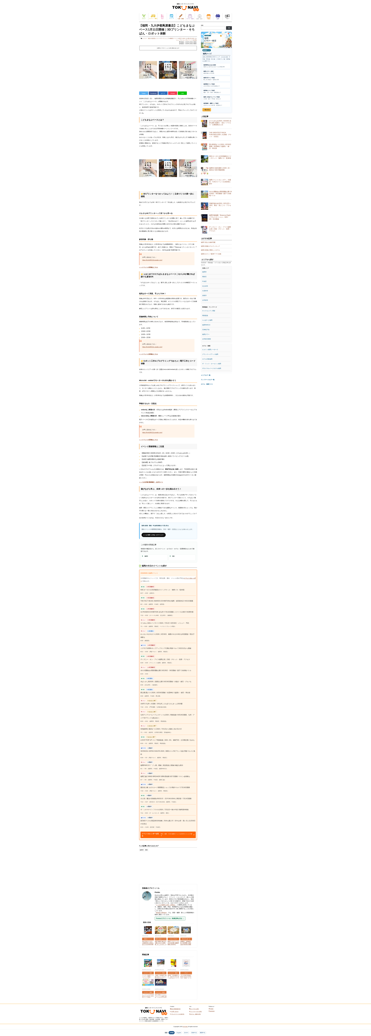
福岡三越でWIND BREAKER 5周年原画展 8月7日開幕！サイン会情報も (165, 776)
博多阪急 (205, 315)
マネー (227, 16)
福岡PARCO (206, 325)
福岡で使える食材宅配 (208, 242)
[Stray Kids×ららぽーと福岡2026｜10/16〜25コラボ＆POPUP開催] (148, 930)
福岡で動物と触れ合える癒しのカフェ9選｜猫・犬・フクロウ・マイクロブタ (160, 944)
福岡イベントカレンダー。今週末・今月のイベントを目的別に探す (220, 181)
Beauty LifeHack (161, 912)
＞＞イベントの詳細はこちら (148, 267)
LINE (182, 93)
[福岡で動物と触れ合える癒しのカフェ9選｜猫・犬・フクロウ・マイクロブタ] (161, 930)
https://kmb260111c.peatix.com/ (152, 347)
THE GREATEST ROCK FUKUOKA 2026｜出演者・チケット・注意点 (220, 134)
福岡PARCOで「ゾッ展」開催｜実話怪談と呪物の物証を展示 (161, 765)
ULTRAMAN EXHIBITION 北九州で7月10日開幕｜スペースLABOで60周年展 (166, 612)
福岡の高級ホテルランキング (210, 246)
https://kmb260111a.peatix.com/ (152, 432)
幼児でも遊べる (183, 38)
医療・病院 (199, 16)
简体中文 (194, 1032)
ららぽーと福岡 (207, 320)
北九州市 (205, 286)
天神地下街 (205, 329)
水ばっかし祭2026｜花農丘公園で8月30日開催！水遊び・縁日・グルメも (165, 681)
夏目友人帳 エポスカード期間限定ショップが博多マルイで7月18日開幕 (165, 787)
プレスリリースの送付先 (177, 1014)
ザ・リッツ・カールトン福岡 (211, 363)
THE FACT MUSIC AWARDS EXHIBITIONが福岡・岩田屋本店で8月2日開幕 (166, 601)
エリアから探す (195, 1009)
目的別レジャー (155, 38)
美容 (162, 16)
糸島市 (204, 295)
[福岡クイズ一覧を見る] (216, 40)
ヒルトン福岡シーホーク (210, 349)
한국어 (186, 1032)
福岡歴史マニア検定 (211, 85)
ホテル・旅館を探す (195, 1014)
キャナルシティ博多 (208, 311)
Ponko (157, 892)
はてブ (163, 93)
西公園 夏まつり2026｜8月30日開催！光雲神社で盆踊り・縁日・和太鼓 (165, 692)
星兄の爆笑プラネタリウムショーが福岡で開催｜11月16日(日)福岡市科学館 (160, 997)
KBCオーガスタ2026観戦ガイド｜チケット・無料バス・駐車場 (162, 590)
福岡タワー (205, 334)
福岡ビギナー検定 (208, 72)
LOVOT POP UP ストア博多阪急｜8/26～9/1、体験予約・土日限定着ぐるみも (167, 740)
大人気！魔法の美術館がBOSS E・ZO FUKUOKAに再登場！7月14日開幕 (165, 798)
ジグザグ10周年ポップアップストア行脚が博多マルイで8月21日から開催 (165, 648)
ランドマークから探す (196, 1011)
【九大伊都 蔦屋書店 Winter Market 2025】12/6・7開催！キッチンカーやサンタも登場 (186, 977)
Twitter (144, 93)
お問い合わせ (174, 1011)
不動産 (208, 16)
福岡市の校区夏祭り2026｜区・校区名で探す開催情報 (220, 169)
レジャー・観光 (153, 16)
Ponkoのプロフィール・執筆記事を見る (170, 918)
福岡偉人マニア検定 (212, 91)
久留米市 (205, 291)
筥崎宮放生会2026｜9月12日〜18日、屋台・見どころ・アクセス (220, 205)
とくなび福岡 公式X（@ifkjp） (166, 905)
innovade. (185, 1026)
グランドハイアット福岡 (210, 354)
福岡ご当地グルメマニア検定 (212, 98)
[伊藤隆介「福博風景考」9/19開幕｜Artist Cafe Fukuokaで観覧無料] (186, 930)
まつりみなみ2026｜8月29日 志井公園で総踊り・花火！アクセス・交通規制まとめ (220, 123)
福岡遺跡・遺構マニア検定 (212, 104)
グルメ (143, 16)
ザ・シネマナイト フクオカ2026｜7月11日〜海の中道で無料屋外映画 (164, 809)
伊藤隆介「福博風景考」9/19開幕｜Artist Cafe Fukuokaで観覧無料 (185, 944)
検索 (202, 25)
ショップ (171, 16)
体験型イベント (174, 38)
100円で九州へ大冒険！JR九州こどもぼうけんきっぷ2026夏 (161, 704)
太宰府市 (205, 300)
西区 (146, 850)
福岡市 (142, 850)
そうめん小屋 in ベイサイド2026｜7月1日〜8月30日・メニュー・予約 (164, 623)
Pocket (173, 93)
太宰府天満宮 (206, 339)
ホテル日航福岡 (207, 359)
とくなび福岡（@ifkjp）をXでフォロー (153, 535)
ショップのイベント (187, 40)
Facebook (153, 93)
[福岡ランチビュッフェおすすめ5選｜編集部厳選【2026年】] (173, 930)
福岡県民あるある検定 (214, 66)
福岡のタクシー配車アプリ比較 (211, 254)
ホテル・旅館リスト (207, 384)
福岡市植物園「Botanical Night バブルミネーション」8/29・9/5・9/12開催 (220, 217)
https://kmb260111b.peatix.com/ (152, 260)
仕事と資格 (180, 16)
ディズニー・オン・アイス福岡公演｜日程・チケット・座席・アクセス (165, 659)
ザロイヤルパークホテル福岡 (211, 368)
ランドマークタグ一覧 (207, 379)
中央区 (204, 281)
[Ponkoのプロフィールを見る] (147, 901)
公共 (218, 16)
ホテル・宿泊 (190, 16)
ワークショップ (165, 38)
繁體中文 (202, 1032)
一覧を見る (207, 109)
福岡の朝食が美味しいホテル (210, 250)
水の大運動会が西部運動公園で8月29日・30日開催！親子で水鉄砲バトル (165, 670)
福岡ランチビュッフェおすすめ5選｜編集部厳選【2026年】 (173, 943)
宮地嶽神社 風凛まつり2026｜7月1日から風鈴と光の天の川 (161, 729)
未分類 (195, 40)
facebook (211, 1011)
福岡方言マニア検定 (211, 78)
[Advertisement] (153, 869)
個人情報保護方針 (176, 1009)
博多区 (204, 276)
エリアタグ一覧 (205, 375)
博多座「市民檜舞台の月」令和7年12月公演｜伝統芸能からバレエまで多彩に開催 (173, 977)
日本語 (172, 1032)
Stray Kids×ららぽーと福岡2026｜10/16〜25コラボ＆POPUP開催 (148, 944)
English (179, 1032)
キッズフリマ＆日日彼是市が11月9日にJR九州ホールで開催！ (148, 996)
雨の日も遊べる (192, 38)
